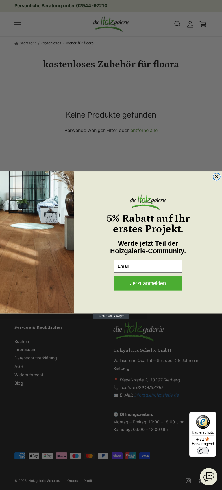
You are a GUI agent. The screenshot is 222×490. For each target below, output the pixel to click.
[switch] (203, 450)
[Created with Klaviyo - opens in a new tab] (111, 316)
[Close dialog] (216, 176)
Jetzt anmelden (148, 283)
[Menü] (212, 415)
